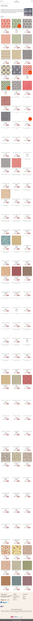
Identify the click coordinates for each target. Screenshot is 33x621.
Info (4, 47)
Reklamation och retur (16, 597)
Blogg (23, 597)
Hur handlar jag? (15, 595)
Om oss (24, 595)
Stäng (20, 620)
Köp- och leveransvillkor (16, 596)
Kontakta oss (24, 596)
